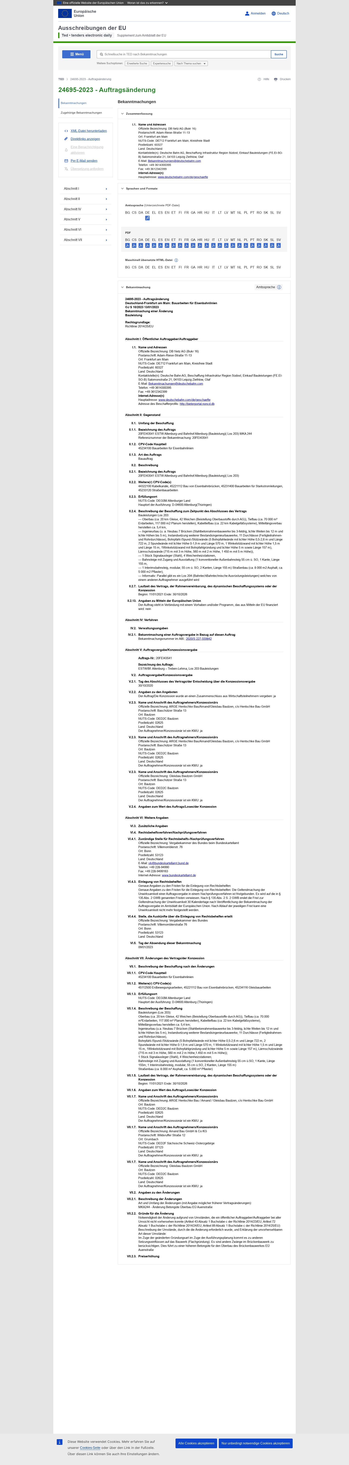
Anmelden (258, 13)
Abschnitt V (72, 219)
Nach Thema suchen (189, 63)
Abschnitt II (72, 199)
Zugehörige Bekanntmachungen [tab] (81, 112)
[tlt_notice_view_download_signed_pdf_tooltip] (147, 218)
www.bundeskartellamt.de (179, 875)
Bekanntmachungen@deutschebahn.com (174, 160)
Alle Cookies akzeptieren (196, 1443)
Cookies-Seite (90, 1447)
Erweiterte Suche (137, 63)
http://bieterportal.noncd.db (197, 403)
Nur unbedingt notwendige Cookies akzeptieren (256, 1443)
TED (61, 79)
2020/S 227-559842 (199, 638)
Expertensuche (162, 63)
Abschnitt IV (72, 209)
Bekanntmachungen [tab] (73, 103)
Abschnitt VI (72, 229)
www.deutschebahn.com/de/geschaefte (183, 177)
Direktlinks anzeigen (85, 139)
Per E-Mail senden (84, 160)
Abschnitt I (71, 188)
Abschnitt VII (73, 240)
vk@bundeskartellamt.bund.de (168, 863)
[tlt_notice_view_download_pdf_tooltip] (127, 245)
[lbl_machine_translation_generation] (176, 260)
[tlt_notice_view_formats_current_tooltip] (279, 287)
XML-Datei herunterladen (89, 131)
